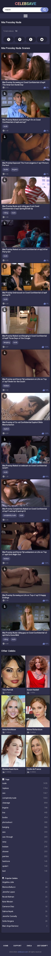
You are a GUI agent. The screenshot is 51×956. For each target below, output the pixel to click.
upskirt (24, 866)
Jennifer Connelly (24, 916)
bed (24, 871)
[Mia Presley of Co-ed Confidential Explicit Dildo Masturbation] (25, 406)
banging (24, 827)
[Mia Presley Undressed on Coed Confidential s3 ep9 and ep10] (25, 276)
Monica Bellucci (24, 887)
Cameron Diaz (24, 906)
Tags (7, 779)
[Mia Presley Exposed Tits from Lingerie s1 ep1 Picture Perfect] (25, 147)
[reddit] (42, 39)
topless (24, 788)
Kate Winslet (24, 902)
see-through (24, 837)
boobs (24, 817)
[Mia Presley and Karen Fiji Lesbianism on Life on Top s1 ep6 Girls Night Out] (25, 536)
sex (24, 793)
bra (24, 812)
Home (5, 946)
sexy (24, 842)
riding (6, 213)
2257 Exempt (42, 946)
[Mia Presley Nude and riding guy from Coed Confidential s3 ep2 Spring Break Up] (25, 190)
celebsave (25, 3)
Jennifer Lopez (24, 892)
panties (24, 856)
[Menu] (25, 16)
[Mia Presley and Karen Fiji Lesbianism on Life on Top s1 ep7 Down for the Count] (25, 363)
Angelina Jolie (24, 882)
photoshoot (24, 822)
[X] (8, 39)
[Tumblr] (31, 39)
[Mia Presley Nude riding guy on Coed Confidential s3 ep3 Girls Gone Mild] (25, 617)
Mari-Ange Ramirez (24, 926)
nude (24, 783)
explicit (6, 429)
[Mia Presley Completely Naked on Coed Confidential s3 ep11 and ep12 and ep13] (25, 493)
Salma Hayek (24, 911)
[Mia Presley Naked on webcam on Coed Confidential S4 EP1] (25, 449)
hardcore (24, 861)
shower (24, 851)
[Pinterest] (19, 39)
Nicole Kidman (24, 897)
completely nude (24, 798)
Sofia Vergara (24, 921)
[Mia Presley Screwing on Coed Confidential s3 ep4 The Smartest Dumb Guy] (25, 66)
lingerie (24, 808)
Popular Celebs (11, 878)
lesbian (24, 847)
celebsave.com (23, 952)
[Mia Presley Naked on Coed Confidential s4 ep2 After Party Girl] (25, 233)
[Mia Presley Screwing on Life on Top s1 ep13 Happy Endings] (25, 579)
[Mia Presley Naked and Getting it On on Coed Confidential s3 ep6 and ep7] (25, 104)
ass (24, 832)
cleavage (24, 803)
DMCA (29, 946)
